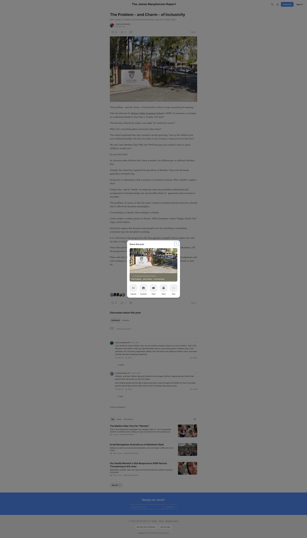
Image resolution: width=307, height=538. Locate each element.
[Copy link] (133, 288)
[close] (176, 244)
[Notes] (163, 288)
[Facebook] (143, 288)
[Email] (153, 288)
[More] (173, 288)
